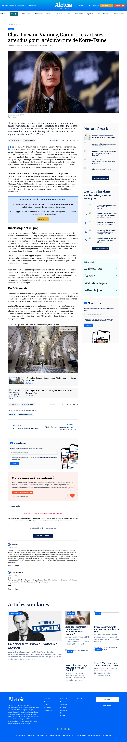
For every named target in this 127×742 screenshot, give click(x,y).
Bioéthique (70, 613)
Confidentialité (106, 735)
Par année (79, 702)
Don (61, 713)
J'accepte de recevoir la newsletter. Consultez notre (34, 458)
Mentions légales (55, 735)
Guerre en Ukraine (15, 613)
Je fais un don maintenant (21, 493)
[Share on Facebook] (63, 140)
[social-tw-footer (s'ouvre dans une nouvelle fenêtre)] (65, 729)
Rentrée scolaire (119, 14)
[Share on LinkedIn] (67, 140)
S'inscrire (14, 463)
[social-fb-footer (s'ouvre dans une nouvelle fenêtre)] (62, 729)
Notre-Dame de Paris (25, 414)
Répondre (10, 565)
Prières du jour (93, 290)
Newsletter (63, 702)
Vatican (69, 652)
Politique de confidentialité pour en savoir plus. (99, 321)
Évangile (89, 276)
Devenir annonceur (68, 735)
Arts (19, 24)
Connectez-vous (51, 528)
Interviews (38, 14)
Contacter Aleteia (80, 735)
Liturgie (98, 649)
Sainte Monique (69, 9)
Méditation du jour (95, 283)
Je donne (118, 6)
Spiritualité (90, 14)
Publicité (62, 716)
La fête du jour (93, 268)
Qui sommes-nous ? (42, 735)
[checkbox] (10, 457)
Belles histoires (26, 14)
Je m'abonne (105, 6)
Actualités (58, 14)
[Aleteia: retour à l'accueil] (63, 5)
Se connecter (95, 6)
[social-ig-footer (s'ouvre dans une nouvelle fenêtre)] (69, 729)
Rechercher (32, 6)
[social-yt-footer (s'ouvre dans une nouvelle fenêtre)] (58, 729)
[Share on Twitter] (70, 140)
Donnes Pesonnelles (94, 735)
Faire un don (43, 219)
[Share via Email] (74, 140)
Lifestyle (68, 14)
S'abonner (107, 699)
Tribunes (48, 14)
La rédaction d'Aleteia (30, 45)
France (98, 613)
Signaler (17, 565)
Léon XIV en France (104, 14)
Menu (4, 14)
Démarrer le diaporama (67, 329)
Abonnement (64, 710)
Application (63, 705)
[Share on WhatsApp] (77, 140)
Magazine (63, 707)
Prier (12, 14)
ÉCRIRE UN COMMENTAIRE (43, 536)
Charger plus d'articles (101, 178)
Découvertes (79, 14)
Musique (12, 414)
